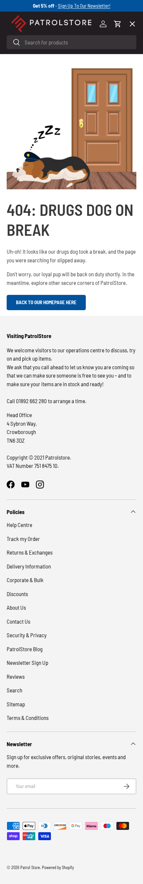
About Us (16, 607)
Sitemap (16, 704)
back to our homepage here (46, 302)
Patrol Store (30, 867)
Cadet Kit (23, 218)
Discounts (17, 593)
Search (14, 690)
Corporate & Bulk (25, 579)
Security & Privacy (27, 635)
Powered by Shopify (58, 867)
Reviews (16, 676)
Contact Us (18, 621)
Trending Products (34, 243)
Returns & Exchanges (30, 552)
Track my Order (23, 538)
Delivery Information (29, 566)
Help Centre (19, 524)
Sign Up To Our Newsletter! (84, 6)
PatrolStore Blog (25, 649)
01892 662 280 (32, 401)
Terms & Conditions (28, 717)
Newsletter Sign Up (27, 662)
